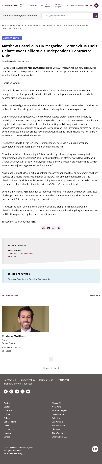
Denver (7, 425)
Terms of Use (46, 380)
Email (13, 256)
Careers (72, 5)
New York (56, 407)
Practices (39, 5)
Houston (7, 433)
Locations (89, 5)
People (31, 5)
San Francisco (58, 425)
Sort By (94, 295)
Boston (7, 407)
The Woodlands (59, 433)
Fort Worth (9, 429)
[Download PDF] (53, 228)
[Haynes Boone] (10, 5)
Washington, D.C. (60, 437)
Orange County (8, 343)
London (7, 437)
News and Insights (12, 25)
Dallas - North (10, 421)
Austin (7, 403)
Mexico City (57, 403)
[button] (58, 228)
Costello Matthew (14, 336)
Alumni (81, 5)
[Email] (48, 228)
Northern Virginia (59, 410)
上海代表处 (63, 380)
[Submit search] (95, 15)
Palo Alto (56, 418)
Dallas (7, 418)
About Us (22, 5)
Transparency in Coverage (18, 383)
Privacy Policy (27, 380)
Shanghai (56, 429)
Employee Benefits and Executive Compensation (29, 279)
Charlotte (8, 410)
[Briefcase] (96, 5)
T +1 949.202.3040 (11, 347)
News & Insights (58, 5)
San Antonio (57, 421)
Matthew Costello (10, 61)
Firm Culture (47, 5)
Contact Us (10, 380)
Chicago (7, 414)
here (33, 221)
